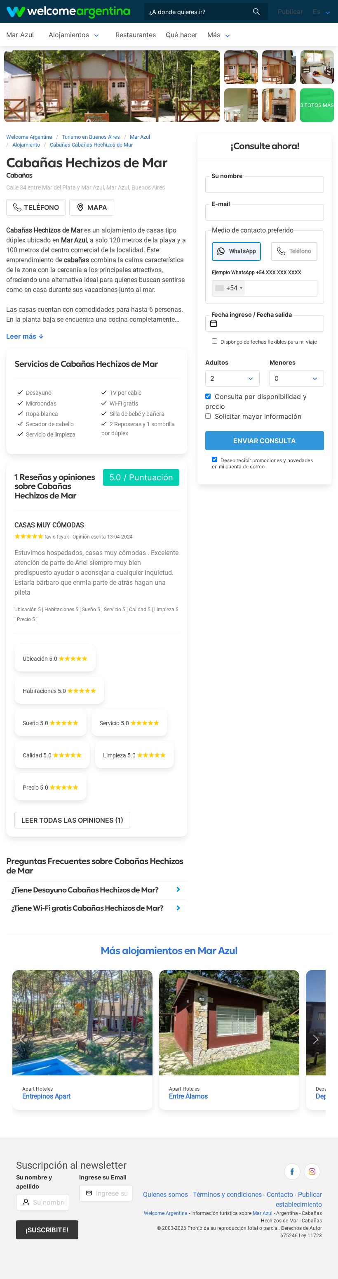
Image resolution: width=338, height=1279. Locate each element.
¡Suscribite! (47, 1230)
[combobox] (228, 288)
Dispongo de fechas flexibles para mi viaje (268, 342)
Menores (283, 362)
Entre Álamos (188, 1096)
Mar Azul (20, 35)
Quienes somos (165, 1194)
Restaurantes (135, 35)
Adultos (216, 362)
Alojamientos (69, 35)
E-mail (220, 203)
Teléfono (300, 251)
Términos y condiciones (227, 1194)
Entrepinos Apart (46, 1096)
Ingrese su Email (103, 1177)
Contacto (280, 1194)
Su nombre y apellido (34, 1182)
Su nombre (227, 175)
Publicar (290, 11)
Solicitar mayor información (257, 416)
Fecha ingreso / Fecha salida (251, 314)
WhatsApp (242, 251)
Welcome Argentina (166, 1213)
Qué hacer (181, 35)
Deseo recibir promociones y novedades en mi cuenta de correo (262, 463)
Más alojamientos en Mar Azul (169, 950)
